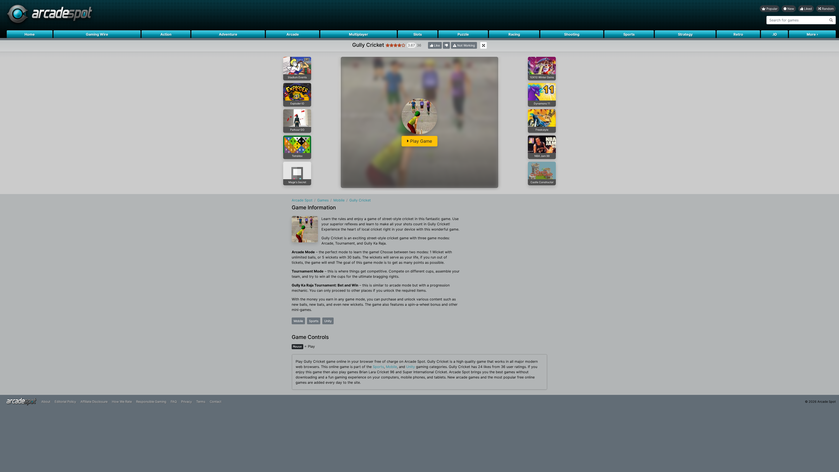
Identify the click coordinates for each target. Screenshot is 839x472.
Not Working (465, 45)
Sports (313, 321)
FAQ (174, 401)
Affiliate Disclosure (93, 401)
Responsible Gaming (151, 401)
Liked (807, 8)
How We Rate (122, 401)
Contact (215, 401)
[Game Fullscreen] (483, 45)
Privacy (186, 401)
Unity (328, 321)
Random (827, 8)
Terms (200, 401)
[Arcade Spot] (209, 15)
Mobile (298, 321)
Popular (771, 8)
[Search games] (831, 20)
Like (436, 45)
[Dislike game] (446, 45)
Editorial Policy (65, 401)
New (790, 8)
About (45, 401)
